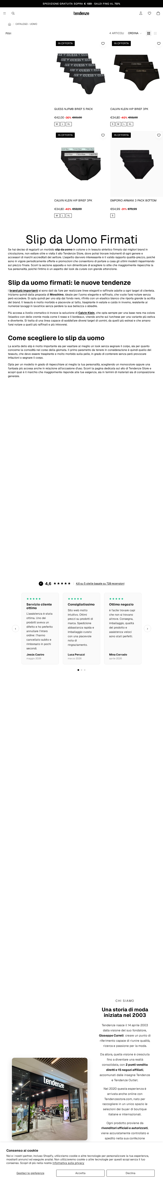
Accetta (80, 1173)
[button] (135, 33)
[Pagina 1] (78, 670)
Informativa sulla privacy (68, 1163)
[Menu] (4, 13)
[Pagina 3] (84, 670)
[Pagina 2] (81, 670)
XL (68, 124)
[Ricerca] (13, 13)
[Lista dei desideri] (149, 13)
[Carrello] (158, 13)
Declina (130, 1173)
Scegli (104, 99)
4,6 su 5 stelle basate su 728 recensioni (100, 583)
